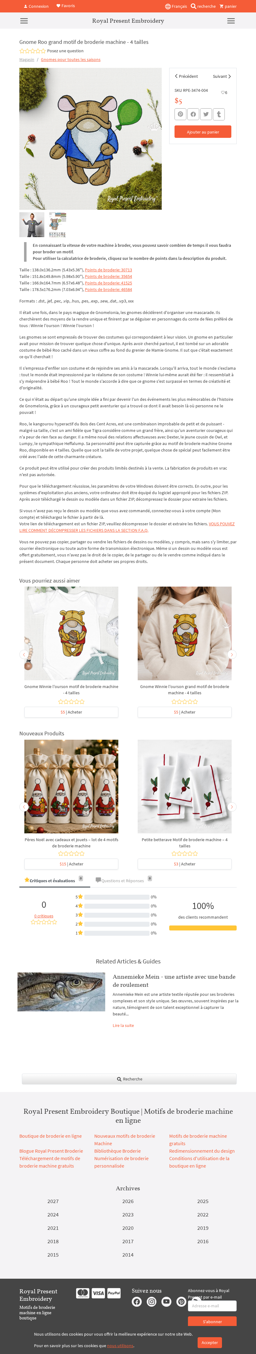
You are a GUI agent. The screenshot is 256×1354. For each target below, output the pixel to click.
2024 (53, 1214)
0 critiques (43, 916)
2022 (203, 1214)
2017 (128, 1241)
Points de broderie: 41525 (108, 283)
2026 (128, 1201)
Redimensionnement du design (202, 1151)
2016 (203, 1241)
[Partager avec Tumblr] (219, 114)
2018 (53, 1241)
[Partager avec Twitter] (206, 114)
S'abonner (212, 1321)
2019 (203, 1227)
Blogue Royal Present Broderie (51, 1151)
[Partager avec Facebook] (193, 114)
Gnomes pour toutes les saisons (71, 59)
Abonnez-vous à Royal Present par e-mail (208, 1294)
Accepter (210, 1342)
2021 (53, 1227)
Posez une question (65, 51)
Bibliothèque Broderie (117, 1151)
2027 (53, 1201)
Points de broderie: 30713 (108, 270)
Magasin (26, 59)
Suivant (220, 76)
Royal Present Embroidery (128, 20)
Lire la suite (123, 1025)
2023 (128, 1214)
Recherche (132, 1079)
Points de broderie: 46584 (108, 289)
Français (179, 6)
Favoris (68, 5)
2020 (128, 1227)
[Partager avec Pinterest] (180, 114)
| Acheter (71, 712)
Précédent (188, 76)
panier (230, 6)
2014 (128, 1254)
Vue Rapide (71, 637)
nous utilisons (120, 1345)
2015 (53, 1254)
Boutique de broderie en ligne (50, 1136)
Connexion (38, 6)
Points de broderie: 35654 (108, 276)
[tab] (54, 881)
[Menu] (24, 20)
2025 (203, 1201)
